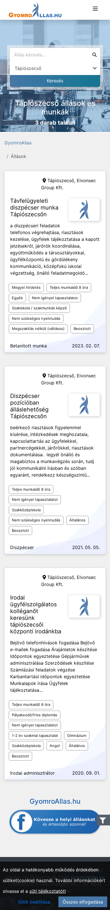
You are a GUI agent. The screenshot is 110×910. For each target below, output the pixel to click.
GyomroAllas (18, 143)
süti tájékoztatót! (47, 891)
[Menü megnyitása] (95, 9)
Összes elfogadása (83, 902)
